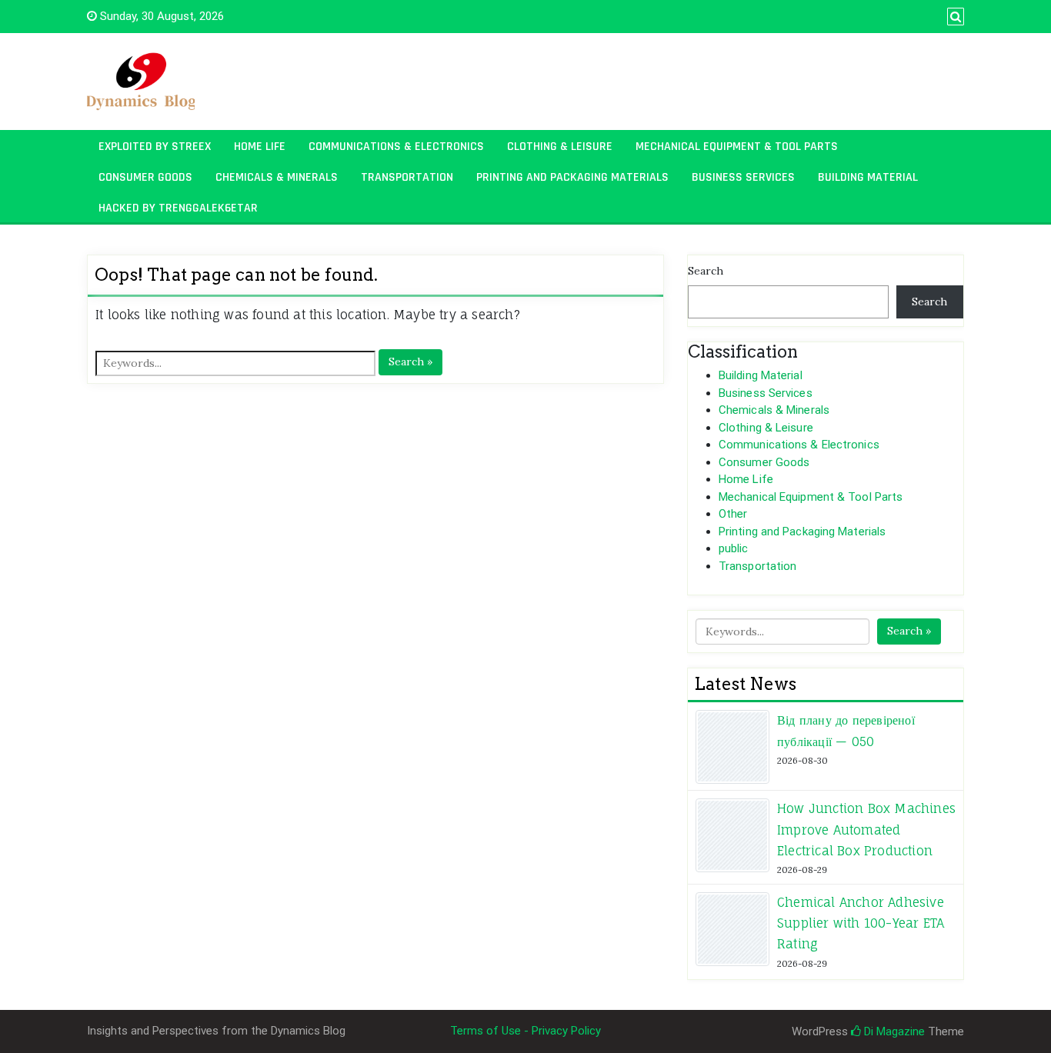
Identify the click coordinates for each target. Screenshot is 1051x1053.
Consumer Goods (145, 177)
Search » (410, 361)
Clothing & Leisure (559, 146)
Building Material (868, 177)
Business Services (743, 177)
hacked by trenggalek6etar (178, 208)
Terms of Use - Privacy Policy (525, 1031)
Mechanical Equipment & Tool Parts (737, 146)
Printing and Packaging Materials (572, 177)
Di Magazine (893, 1031)
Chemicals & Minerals (276, 177)
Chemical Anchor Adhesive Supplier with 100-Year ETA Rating (860, 923)
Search (705, 271)
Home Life (259, 146)
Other (733, 514)
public (734, 548)
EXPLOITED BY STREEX (154, 146)
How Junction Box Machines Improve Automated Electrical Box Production (866, 829)
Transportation (407, 177)
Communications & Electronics (396, 146)
